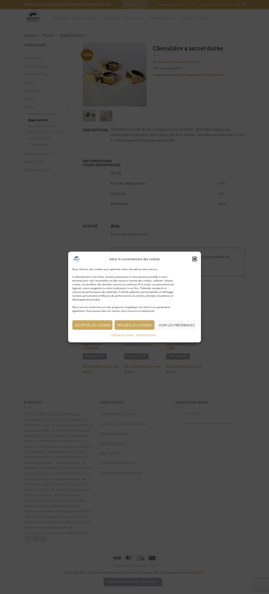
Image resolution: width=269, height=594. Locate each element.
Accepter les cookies (93, 325)
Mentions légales (146, 334)
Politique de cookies (122, 334)
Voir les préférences (177, 325)
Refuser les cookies (134, 325)
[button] (195, 259)
